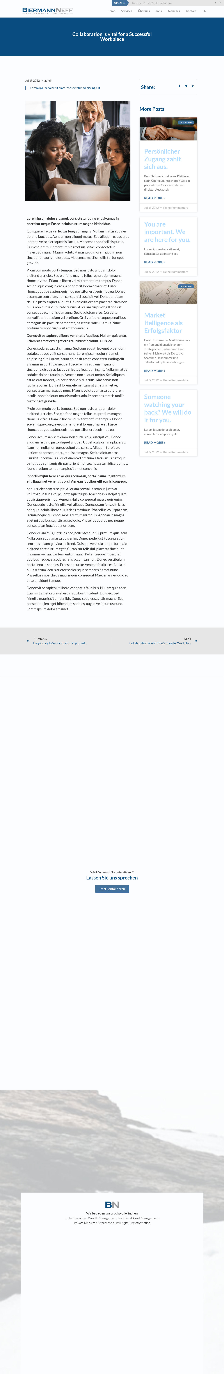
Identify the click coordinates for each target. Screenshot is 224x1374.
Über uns (144, 11)
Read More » (154, 198)
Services (126, 11)
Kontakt (191, 11)
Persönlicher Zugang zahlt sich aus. (162, 158)
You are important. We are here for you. (167, 231)
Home (111, 11)
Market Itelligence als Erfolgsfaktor (163, 322)
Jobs (159, 11)
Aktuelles (174, 11)
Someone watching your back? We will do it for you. (167, 408)
